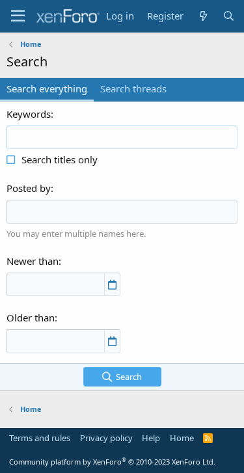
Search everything (47, 88)
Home (182, 438)
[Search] (228, 16)
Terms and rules (39, 438)
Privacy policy (106, 438)
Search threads (133, 88)
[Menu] (18, 16)
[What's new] (202, 16)
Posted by (29, 188)
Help (151, 438)
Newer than (33, 260)
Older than (31, 317)
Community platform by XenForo (112, 461)
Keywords (29, 113)
